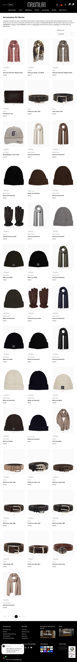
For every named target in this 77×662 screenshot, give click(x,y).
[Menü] (74, 647)
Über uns (24, 634)
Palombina (56, 24)
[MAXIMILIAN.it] (37, 4)
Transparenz (25, 638)
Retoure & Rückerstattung (9, 634)
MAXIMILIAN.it (18, 659)
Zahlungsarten (6, 636)
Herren (11, 4)
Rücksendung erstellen (8, 638)
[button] (57, 5)
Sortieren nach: (60, 30)
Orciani (14, 24)
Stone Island (36, 24)
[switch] (72, 656)
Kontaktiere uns (7, 629)
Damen (5, 4)
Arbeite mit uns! (25, 631)
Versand (5, 631)
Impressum (24, 636)
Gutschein (24, 629)
